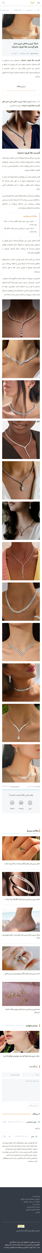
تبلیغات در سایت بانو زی (31, 1201)
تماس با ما (36, 1204)
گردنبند (13, 53)
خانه (38, 10)
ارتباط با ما (36, 1196)
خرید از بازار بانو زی (33, 1207)
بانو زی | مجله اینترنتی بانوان (30, 1199)
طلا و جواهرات (17, 10)
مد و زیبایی (29, 10)
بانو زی (29, 101)
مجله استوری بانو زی (33, 1209)
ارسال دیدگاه (33, 1105)
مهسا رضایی (30, 786)
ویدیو (38, 1212)
